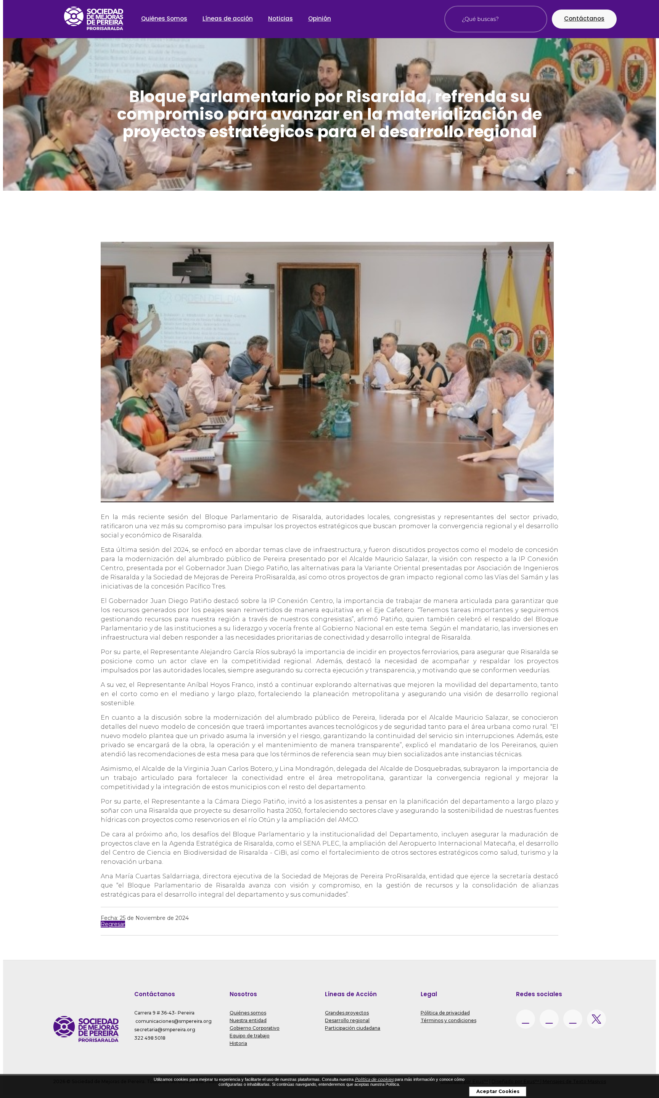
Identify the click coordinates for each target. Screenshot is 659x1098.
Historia (238, 1043)
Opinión (319, 18)
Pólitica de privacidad (445, 1013)
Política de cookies (374, 1079)
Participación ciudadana (352, 1028)
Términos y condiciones (448, 1020)
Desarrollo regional (347, 1020)
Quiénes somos (248, 1013)
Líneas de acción (228, 18)
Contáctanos (584, 18)
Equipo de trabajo (250, 1036)
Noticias (280, 18)
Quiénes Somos (164, 18)
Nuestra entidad (248, 1020)
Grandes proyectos (347, 1013)
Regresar (113, 924)
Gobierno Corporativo (255, 1028)
